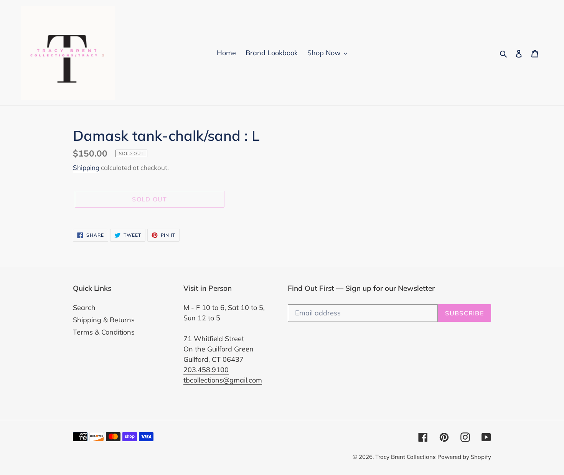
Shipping (86, 167)
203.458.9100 (206, 369)
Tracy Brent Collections (405, 456)
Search (84, 307)
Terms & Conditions (104, 332)
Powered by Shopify (464, 456)
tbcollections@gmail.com (222, 380)
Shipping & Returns (104, 319)
